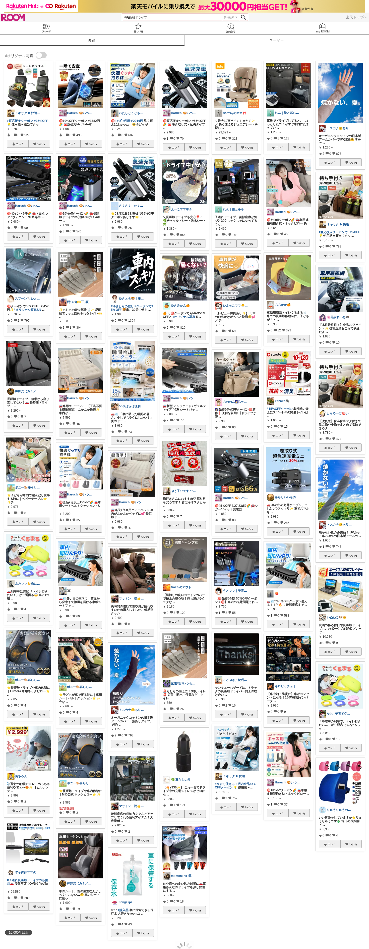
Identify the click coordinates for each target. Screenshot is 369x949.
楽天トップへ (356, 17)
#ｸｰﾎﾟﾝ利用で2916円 (129, 121)
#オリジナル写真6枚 (27, 310)
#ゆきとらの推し (122, 306)
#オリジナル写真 (183, 317)
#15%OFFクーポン (280, 409)
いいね (41, 144)
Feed (46, 28)
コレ (18, 144)
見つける (138, 28)
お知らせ (230, 28)
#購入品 (123, 910)
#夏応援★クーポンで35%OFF (27, 121)
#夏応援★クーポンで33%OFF (339, 232)
